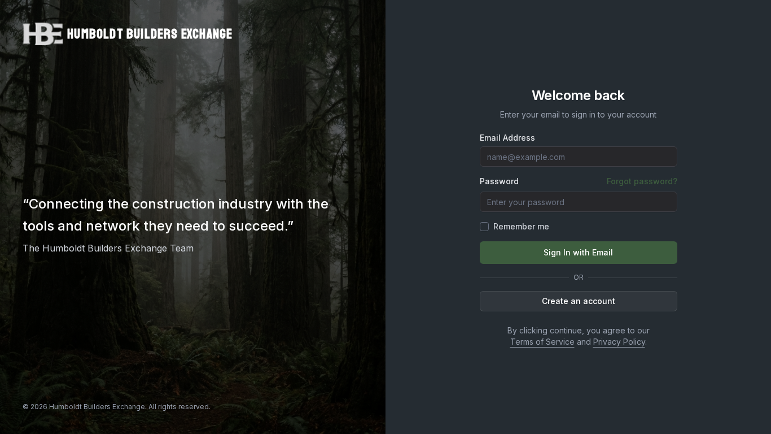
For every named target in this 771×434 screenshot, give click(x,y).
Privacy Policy (619, 341)
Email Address (507, 138)
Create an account (578, 301)
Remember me (521, 226)
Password (499, 181)
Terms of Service (542, 341)
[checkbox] (484, 226)
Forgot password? (642, 181)
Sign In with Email (578, 252)
